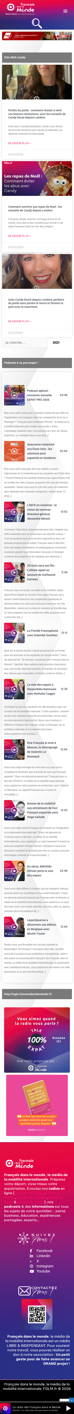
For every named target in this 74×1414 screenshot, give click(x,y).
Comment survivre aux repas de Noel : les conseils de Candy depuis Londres (35, 208)
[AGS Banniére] (37, 36)
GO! (56, 342)
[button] (65, 10)
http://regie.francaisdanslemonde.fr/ (28, 994)
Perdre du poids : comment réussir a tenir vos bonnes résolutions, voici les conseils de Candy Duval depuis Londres (37, 114)
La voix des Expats (31, 1197)
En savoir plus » (19, 143)
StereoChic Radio (30, 1202)
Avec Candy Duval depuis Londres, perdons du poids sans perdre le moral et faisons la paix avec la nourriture (36, 303)
